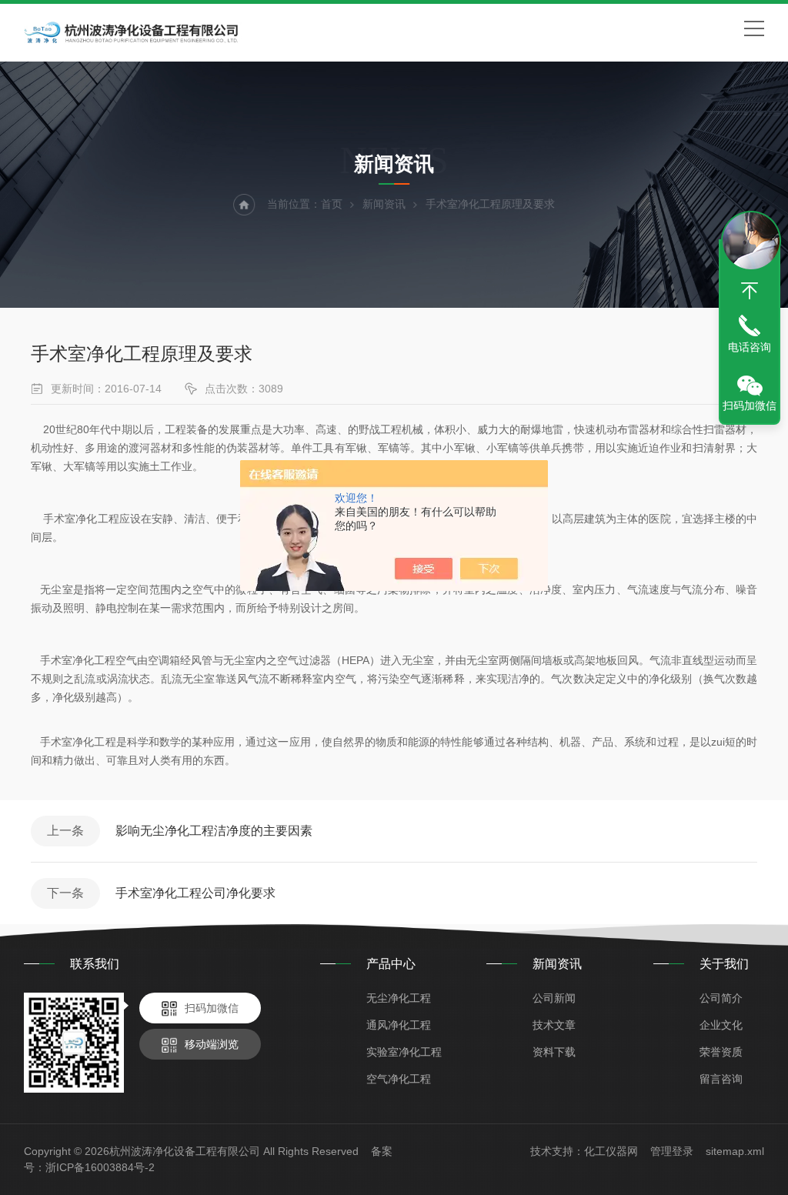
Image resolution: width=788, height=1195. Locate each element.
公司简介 (721, 998)
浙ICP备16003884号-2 (100, 1167)
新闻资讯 (384, 204)
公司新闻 (554, 998)
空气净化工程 (398, 1079)
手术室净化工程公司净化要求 (195, 893)
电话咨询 (749, 347)
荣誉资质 (721, 1052)
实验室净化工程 (404, 1052)
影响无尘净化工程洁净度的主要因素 (213, 830)
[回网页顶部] (749, 290)
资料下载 (554, 1052)
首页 (331, 204)
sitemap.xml (735, 1151)
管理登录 (671, 1151)
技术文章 (554, 1025)
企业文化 (721, 1025)
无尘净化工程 (398, 998)
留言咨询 (721, 1079)
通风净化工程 (398, 1025)
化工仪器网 (611, 1151)
